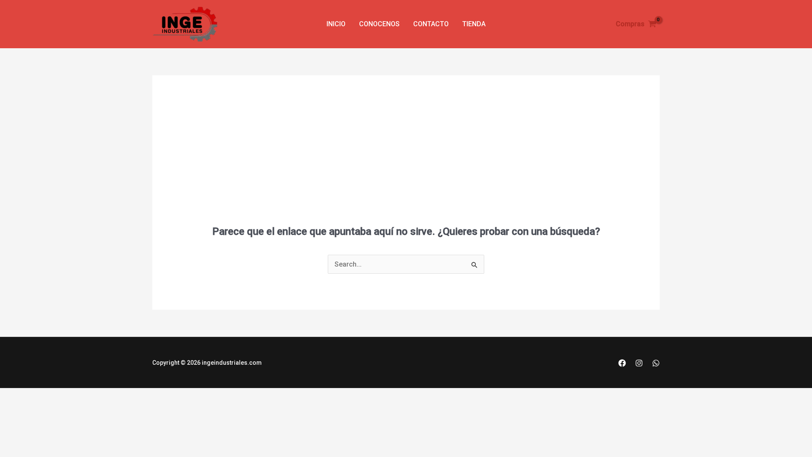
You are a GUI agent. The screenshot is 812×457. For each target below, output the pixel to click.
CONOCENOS (379, 24)
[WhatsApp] (656, 363)
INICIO (336, 24)
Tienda (474, 24)
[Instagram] (639, 363)
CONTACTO (431, 24)
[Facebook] (622, 363)
